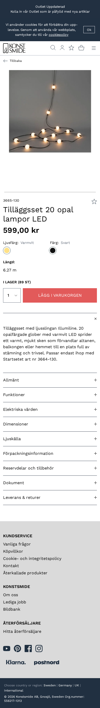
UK (77, 685)
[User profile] (62, 47)
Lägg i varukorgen (60, 295)
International (13, 690)
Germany (65, 685)
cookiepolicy (58, 35)
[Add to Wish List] (94, 201)
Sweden (50, 685)
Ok (89, 30)
